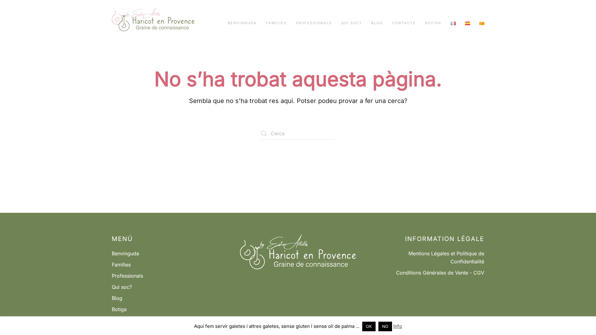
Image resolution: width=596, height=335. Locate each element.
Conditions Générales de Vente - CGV (440, 273)
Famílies (276, 23)
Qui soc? (351, 23)
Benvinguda (242, 23)
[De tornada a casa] (153, 23)
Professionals (314, 23)
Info (397, 326)
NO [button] (385, 326)
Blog (377, 23)
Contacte (404, 23)
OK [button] (369, 326)
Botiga (433, 23)
